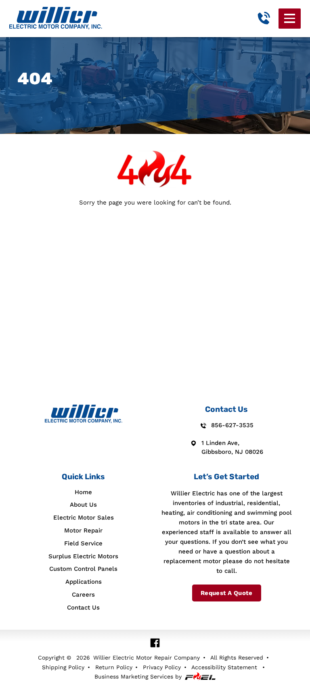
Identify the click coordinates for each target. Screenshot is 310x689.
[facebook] (155, 643)
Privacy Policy (162, 667)
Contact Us (83, 607)
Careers (83, 594)
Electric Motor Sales (83, 517)
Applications (83, 581)
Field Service (83, 543)
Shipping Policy (63, 667)
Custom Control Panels (83, 568)
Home (83, 492)
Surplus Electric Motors (83, 556)
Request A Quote (227, 593)
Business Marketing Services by (138, 676)
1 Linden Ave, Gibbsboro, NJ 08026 (232, 447)
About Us (83, 504)
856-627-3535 (232, 425)
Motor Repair (83, 530)
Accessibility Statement (224, 667)
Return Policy (113, 667)
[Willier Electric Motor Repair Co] (55, 18)
